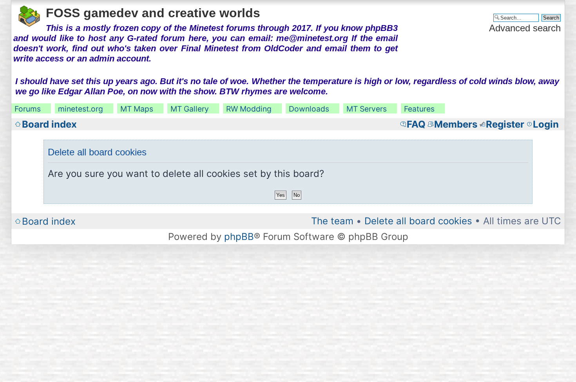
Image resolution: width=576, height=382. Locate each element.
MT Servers (366, 109)
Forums (27, 109)
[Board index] (29, 15)
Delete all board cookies (418, 221)
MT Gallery (189, 109)
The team (332, 221)
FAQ (416, 124)
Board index (49, 124)
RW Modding (249, 109)
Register (505, 124)
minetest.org (80, 109)
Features (419, 109)
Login (546, 124)
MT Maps (136, 109)
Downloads (309, 109)
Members (455, 124)
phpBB (239, 236)
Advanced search (525, 28)
